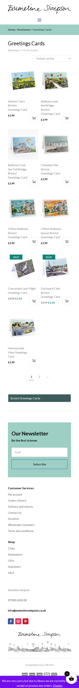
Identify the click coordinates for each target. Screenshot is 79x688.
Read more (34, 301)
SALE (11, 572)
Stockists (13, 518)
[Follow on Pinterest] (25, 621)
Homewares (15, 554)
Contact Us (14, 512)
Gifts (11, 560)
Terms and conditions (21, 531)
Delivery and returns (20, 506)
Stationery (23, 29)
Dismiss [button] (57, 685)
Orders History (17, 500)
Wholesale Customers (21, 524)
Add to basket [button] (34, 118)
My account (15, 494)
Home (11, 29)
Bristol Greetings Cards (25, 398)
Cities (11, 548)
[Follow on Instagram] (18, 621)
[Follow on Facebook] (11, 621)
